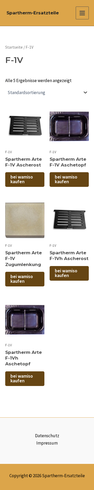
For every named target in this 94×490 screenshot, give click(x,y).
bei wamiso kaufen (21, 179)
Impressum (47, 443)
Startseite (14, 47)
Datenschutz (47, 436)
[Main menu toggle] (82, 13)
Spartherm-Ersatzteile (33, 12)
